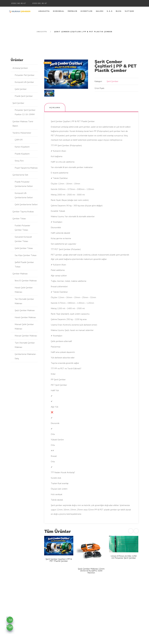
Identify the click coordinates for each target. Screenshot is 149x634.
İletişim (129, 11)
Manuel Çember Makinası (26, 335)
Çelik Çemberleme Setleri (26, 204)
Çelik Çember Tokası (24, 248)
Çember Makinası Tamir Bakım (23, 123)
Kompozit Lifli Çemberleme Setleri (24, 195)
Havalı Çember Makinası (25, 317)
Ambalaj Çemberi (20, 68)
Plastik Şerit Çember (24, 96)
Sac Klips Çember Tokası (25, 255)
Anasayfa (44, 11)
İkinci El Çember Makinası (26, 280)
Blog (118, 11)
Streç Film (19, 160)
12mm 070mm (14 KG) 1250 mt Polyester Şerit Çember (91, 557)
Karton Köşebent (22, 146)
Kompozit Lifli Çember (24, 82)
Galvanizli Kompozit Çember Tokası (23, 239)
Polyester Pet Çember (24, 75)
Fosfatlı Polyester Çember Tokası (22, 227)
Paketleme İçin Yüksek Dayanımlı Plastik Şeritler (123, 569)
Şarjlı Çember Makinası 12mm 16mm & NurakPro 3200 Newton (58, 570)
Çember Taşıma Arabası (23, 211)
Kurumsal (58, 11)
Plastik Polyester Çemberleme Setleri (24, 184)
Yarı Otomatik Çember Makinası (24, 301)
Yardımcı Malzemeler (22, 133)
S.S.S (109, 11)
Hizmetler (86, 11)
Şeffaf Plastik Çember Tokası (24, 264)
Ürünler (72, 11)
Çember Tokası (19, 218)
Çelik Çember (21, 89)
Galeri (100, 11)
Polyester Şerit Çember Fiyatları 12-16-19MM (25, 112)
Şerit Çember (112, 81)
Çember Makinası (20, 273)
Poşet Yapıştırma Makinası (26, 168)
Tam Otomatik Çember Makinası (25, 344)
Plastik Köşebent (22, 153)
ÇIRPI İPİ (18, 140)
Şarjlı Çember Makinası (25, 310)
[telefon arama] (10, 620)
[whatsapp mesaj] (10, 627)
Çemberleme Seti (20, 175)
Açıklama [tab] (54, 108)
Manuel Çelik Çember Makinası (24, 326)
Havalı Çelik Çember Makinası (24, 289)
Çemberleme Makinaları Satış (25, 356)
